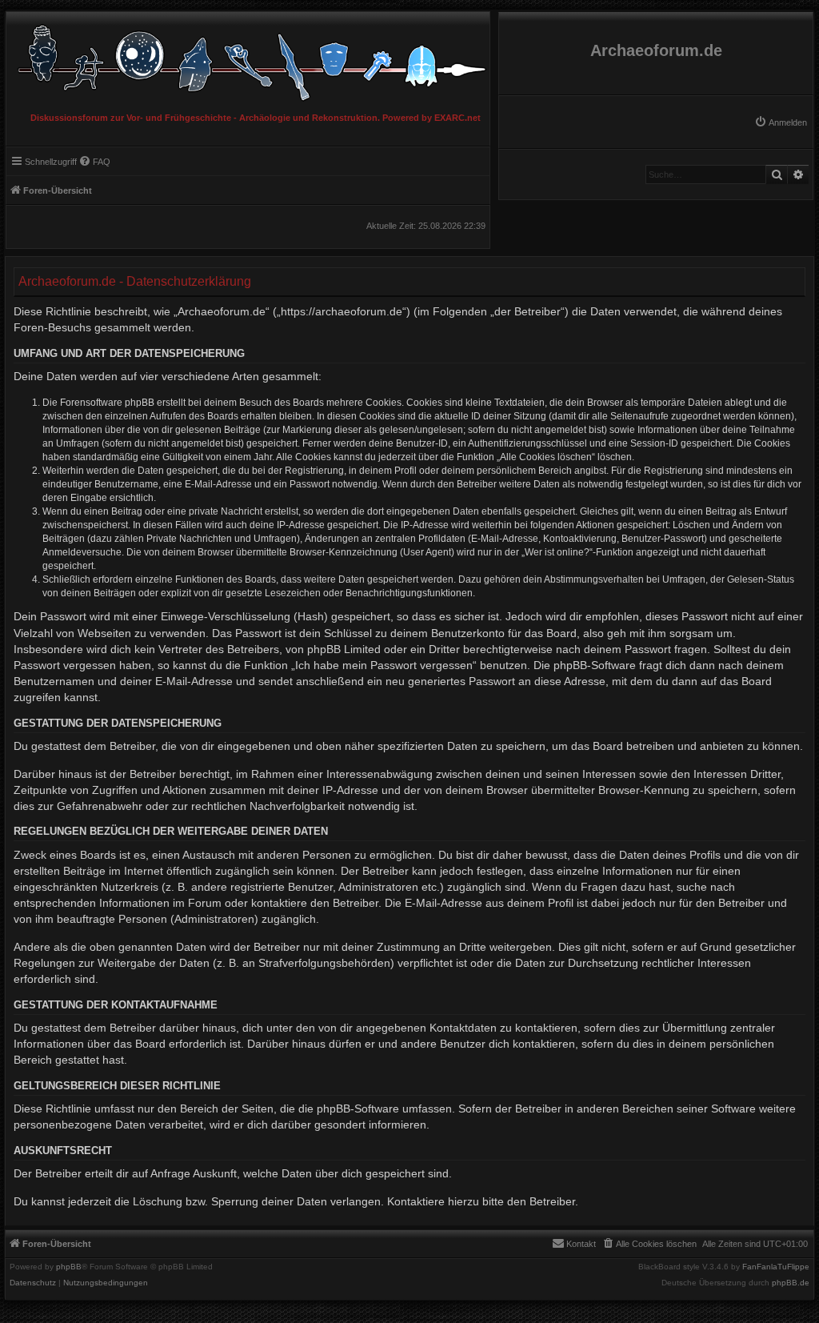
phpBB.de (790, 1283)
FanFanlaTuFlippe (775, 1267)
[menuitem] (780, 122)
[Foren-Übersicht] (247, 59)
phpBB (69, 1267)
